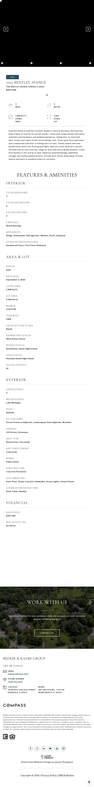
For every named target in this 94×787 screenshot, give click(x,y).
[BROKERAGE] (63, 748)
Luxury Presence (64, 762)
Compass (75, 715)
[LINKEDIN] (43, 748)
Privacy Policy (49, 775)
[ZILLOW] (56, 748)
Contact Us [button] (47, 633)
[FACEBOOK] (30, 748)
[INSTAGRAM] (37, 748)
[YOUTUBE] (50, 748)
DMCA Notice (66, 775)
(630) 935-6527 (15, 682)
